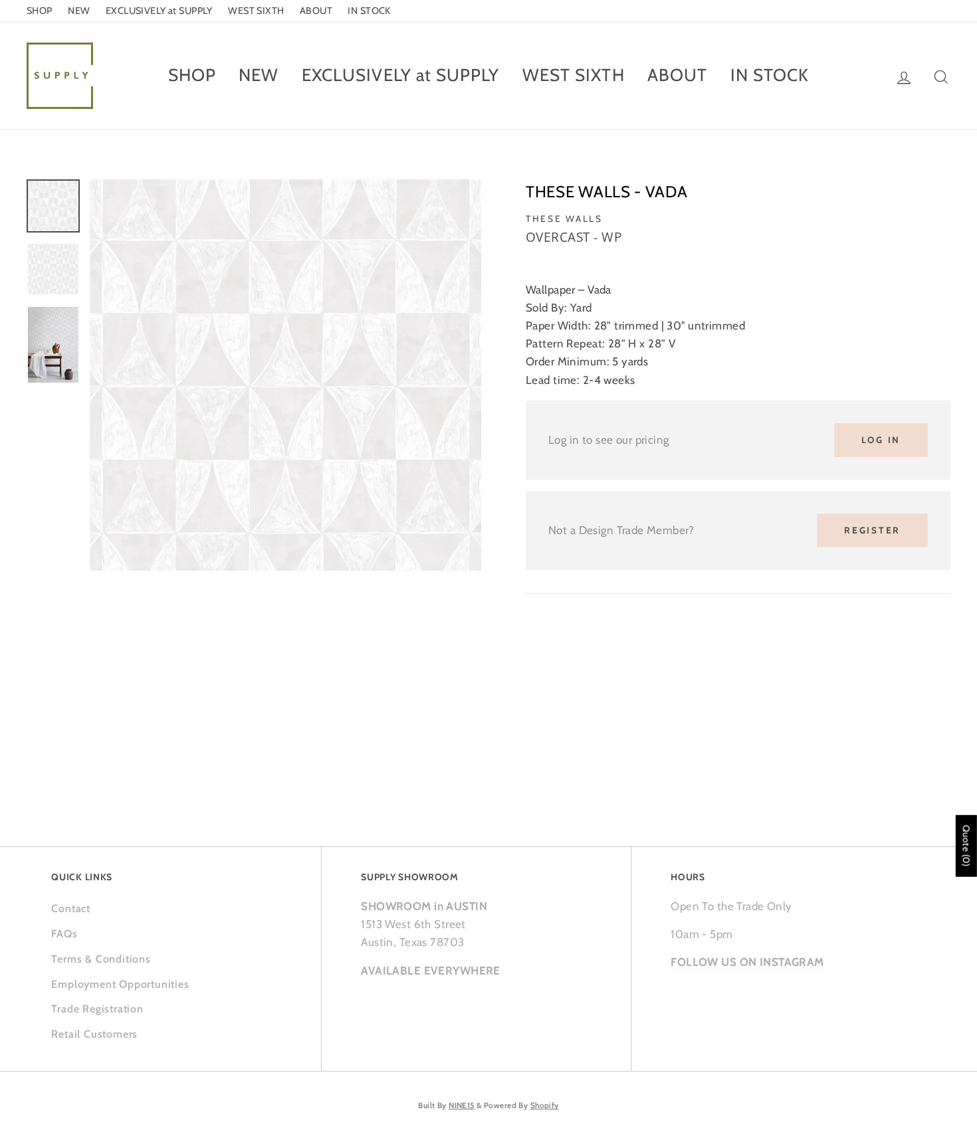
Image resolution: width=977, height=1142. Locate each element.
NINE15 (462, 1105)
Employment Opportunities (120, 984)
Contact (70, 908)
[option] (285, 375)
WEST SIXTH (256, 11)
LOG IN (881, 439)
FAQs (64, 933)
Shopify (544, 1105)
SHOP (40, 11)
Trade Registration (97, 1008)
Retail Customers (94, 1034)
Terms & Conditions (100, 959)
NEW (79, 11)
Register (872, 530)
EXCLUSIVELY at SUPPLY (159, 11)
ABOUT (316, 11)
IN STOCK (369, 11)
